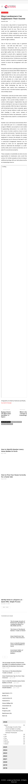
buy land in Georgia (6, 403)
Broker (4, 695)
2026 (5, 722)
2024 (5, 750)
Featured (5, 700)
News (4, 708)
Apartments (5, 693)
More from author (16, 422)
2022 (5, 756)
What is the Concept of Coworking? (23, 413)
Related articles (6, 422)
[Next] (6, 657)
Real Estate (5, 713)
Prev (4, 607)
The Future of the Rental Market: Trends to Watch (17, 629)
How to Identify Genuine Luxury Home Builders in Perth (12, 450)
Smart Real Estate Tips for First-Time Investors (17, 636)
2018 (5, 768)
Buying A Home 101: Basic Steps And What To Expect (6, 414)
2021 (5, 759)
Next (7, 607)
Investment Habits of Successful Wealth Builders (16, 651)
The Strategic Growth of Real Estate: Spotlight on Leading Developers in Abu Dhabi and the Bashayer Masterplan (14, 664)
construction (6, 698)
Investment (5, 705)
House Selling (5, 12)
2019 (5, 765)
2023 (5, 753)
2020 (5, 762)
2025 (5, 747)
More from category (7, 424)
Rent (3, 715)
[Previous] (3, 657)
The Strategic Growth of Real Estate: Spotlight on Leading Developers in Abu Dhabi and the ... (17, 623)
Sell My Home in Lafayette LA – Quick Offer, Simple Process (12, 601)
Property (5, 710)
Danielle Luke (4, 21)
